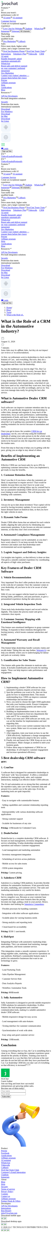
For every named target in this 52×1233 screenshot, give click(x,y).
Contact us (5, 1196)
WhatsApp (38, 28)
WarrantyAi (41, 650)
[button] (26, 7)
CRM (41, 54)
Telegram (15, 31)
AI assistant (17, 18)
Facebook (5, 1153)
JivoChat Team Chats (36, 51)
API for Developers (9, 1206)
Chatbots (28, 28)
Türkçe (4, 156)
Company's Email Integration (13, 1172)
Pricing (4, 80)
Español (10, 156)
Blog (3, 90)
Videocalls (32, 54)
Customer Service (8, 21)
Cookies (4, 1194)
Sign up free (6, 151)
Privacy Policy (7, 1191)
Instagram (5, 1177)
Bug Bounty (6, 1211)
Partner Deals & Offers (10, 1201)
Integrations (6, 1208)
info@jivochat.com (9, 1213)
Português (18, 156)
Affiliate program (8, 83)
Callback (21, 41)
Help (3, 85)
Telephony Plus (19, 54)
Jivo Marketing (9, 41)
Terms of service (8, 1189)
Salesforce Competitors (34, 904)
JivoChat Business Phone (14, 51)
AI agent (7, 18)
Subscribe (6, 1097)
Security (4, 1187)
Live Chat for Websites (13, 28)
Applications (6, 87)
